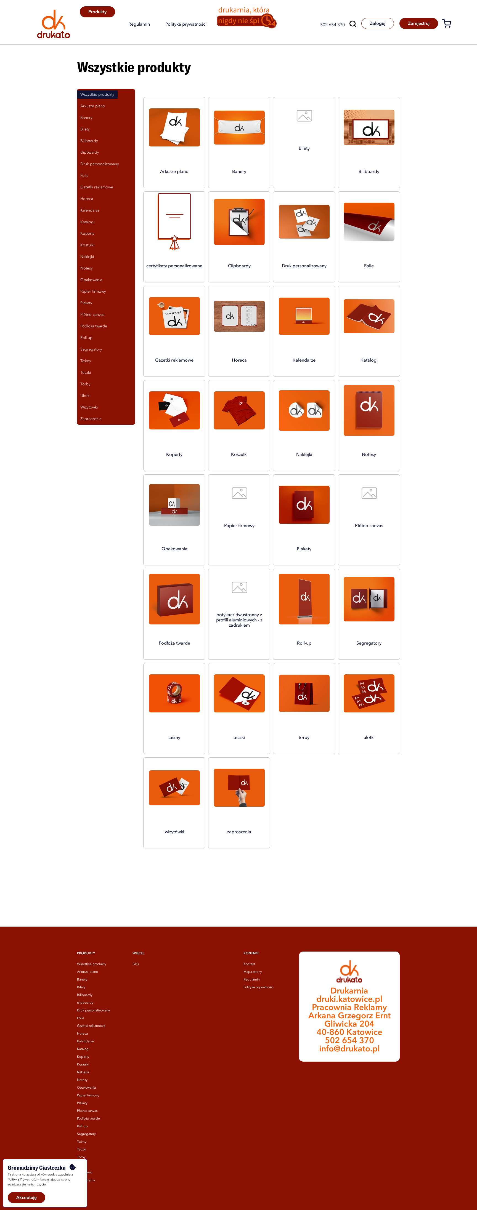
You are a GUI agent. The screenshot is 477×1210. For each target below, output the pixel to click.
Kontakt (249, 964)
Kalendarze (85, 1041)
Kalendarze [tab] (90, 210)
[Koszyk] (448, 24)
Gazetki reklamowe (91, 1026)
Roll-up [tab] (86, 338)
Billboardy (84, 995)
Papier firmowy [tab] (93, 291)
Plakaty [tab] (86, 303)
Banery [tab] (86, 118)
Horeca (82, 1033)
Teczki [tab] (85, 373)
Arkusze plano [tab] (92, 106)
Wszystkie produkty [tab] (97, 95)
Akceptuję (26, 1198)
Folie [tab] (84, 176)
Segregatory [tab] (91, 349)
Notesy (82, 1080)
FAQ (135, 964)
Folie (80, 1018)
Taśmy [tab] (85, 361)
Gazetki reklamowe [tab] (96, 187)
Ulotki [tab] (85, 396)
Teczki (81, 1149)
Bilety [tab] (85, 129)
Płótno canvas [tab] (92, 315)
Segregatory (86, 1134)
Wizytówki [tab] (89, 407)
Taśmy (81, 1142)
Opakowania (86, 1087)
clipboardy (85, 1003)
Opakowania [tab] (91, 280)
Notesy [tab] (86, 268)
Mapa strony (252, 972)
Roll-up (82, 1126)
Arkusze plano (87, 972)
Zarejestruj (419, 24)
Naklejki (83, 1072)
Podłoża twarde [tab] (93, 326)
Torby (81, 1157)
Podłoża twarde (88, 1118)
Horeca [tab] (86, 199)
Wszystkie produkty (91, 964)
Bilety (81, 987)
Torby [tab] (85, 384)
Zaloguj (377, 24)
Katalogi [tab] (87, 222)
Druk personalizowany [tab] (99, 164)
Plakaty (82, 1103)
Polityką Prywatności (22, 1179)
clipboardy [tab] (89, 152)
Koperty (83, 1057)
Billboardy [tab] (89, 141)
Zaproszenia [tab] (90, 419)
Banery (82, 979)
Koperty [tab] (87, 234)
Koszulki (83, 1064)
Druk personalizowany (93, 1010)
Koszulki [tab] (87, 245)
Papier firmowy (88, 1095)
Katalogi (83, 1049)
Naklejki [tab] (87, 257)
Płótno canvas (87, 1111)
